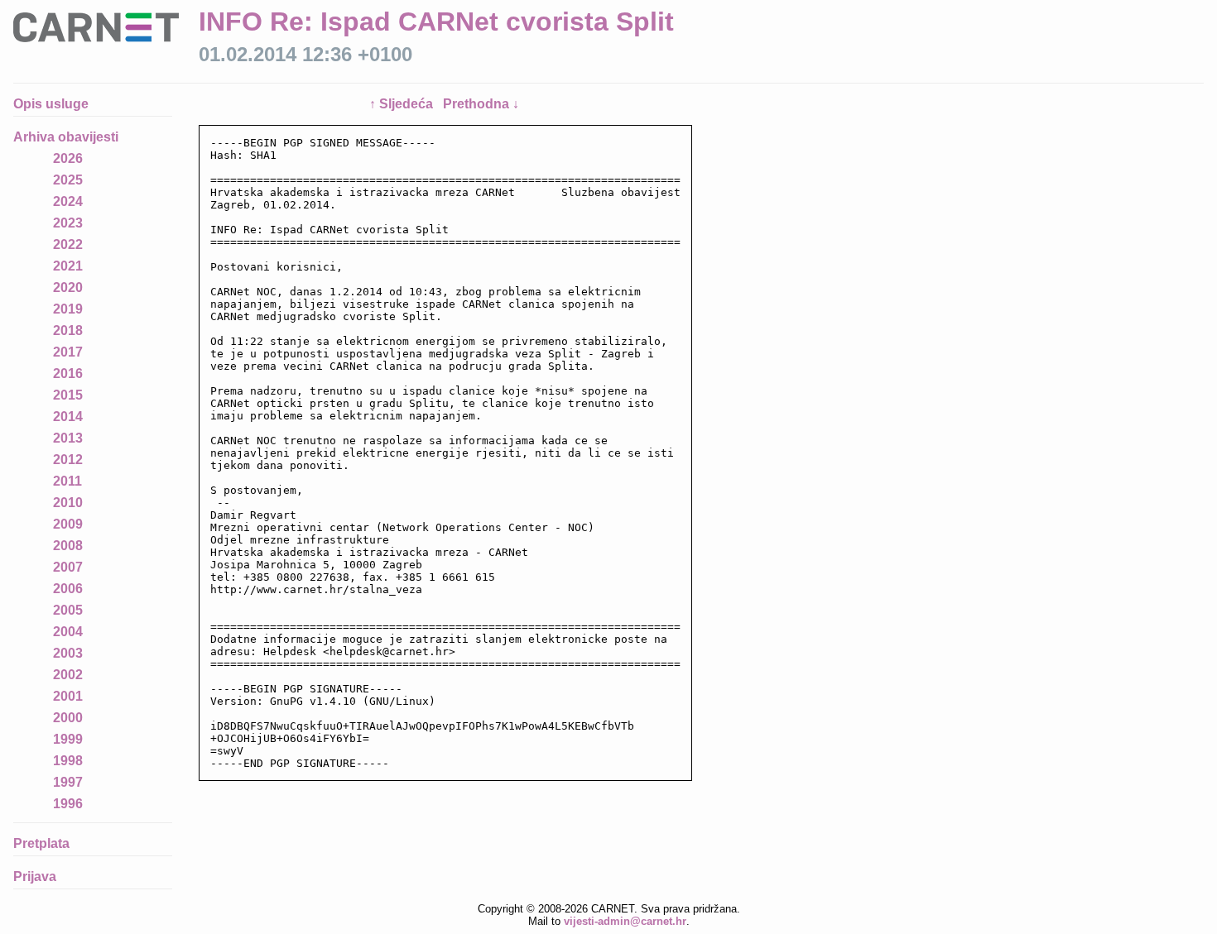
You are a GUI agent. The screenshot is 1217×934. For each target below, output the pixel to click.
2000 (68, 718)
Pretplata (41, 843)
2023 (68, 223)
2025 (68, 180)
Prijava (34, 876)
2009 (68, 524)
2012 (68, 460)
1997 (68, 782)
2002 (68, 675)
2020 (68, 287)
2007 (68, 567)
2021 (68, 266)
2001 (68, 696)
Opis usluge (51, 104)
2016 (68, 373)
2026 (68, 158)
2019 (68, 309)
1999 (68, 739)
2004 (68, 632)
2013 (68, 438)
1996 (68, 804)
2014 (68, 417)
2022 (68, 244)
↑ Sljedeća (402, 104)
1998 (68, 761)
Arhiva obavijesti (65, 137)
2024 (68, 201)
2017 (68, 352)
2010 (68, 503)
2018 (68, 330)
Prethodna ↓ (481, 104)
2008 (68, 546)
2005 (68, 610)
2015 (68, 395)
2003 (68, 653)
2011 (67, 481)
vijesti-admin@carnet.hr (625, 921)
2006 (68, 589)
